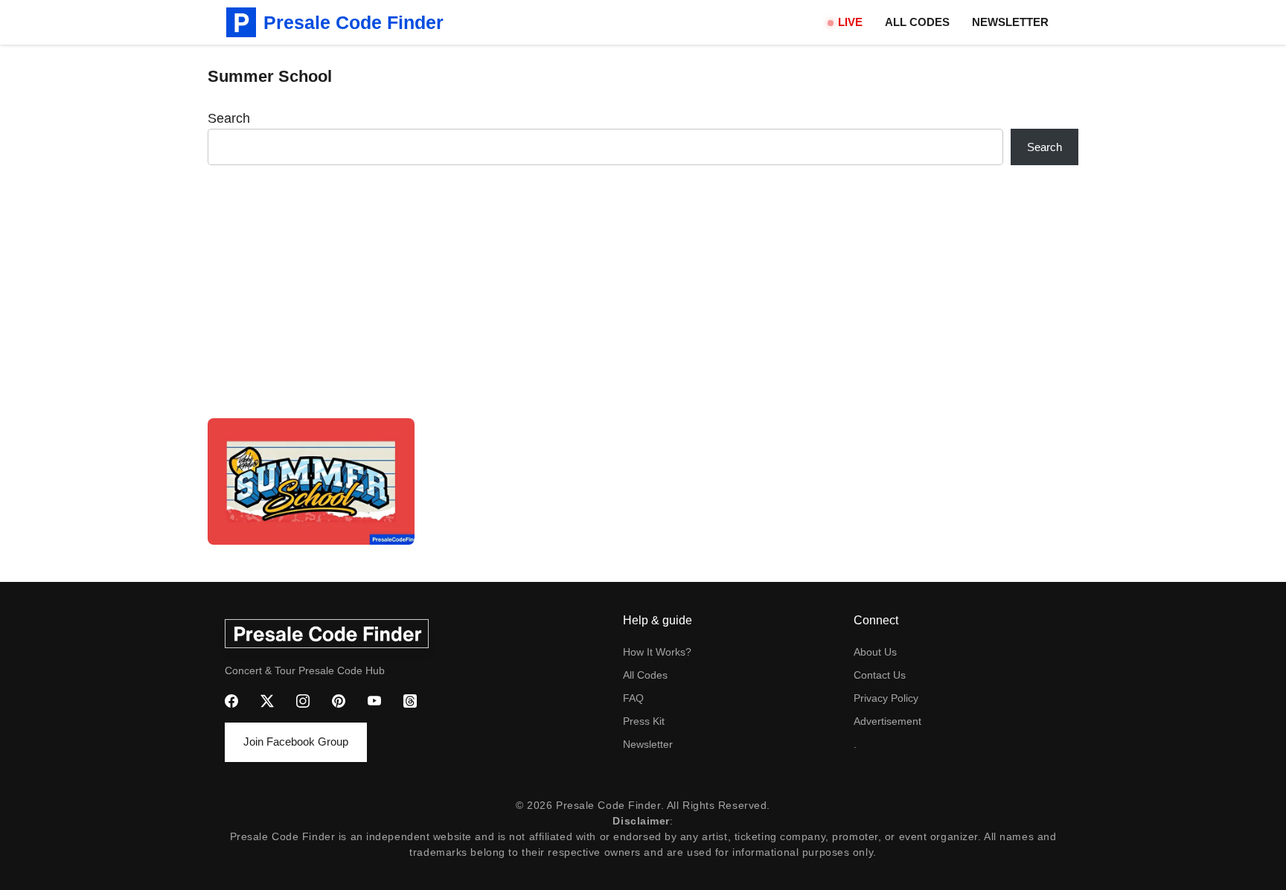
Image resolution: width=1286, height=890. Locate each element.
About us (875, 652)
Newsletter (1010, 22)
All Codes (917, 22)
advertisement (887, 721)
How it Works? (657, 652)
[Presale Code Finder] (241, 22)
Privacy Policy (886, 698)
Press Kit (644, 721)
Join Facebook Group (295, 741)
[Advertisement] (643, 292)
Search (229, 118)
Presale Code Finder (353, 22)
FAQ (633, 698)
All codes (645, 675)
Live (850, 22)
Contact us (880, 675)
